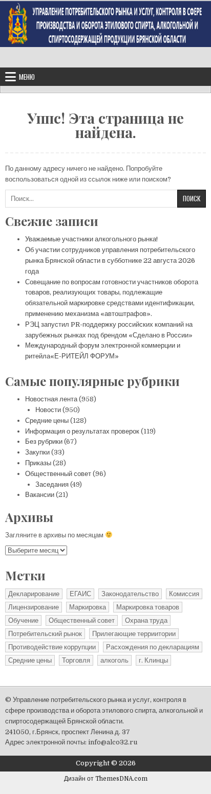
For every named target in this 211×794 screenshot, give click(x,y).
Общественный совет (58, 474)
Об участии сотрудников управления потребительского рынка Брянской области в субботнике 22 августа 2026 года (110, 260)
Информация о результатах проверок (82, 431)
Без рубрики (43, 441)
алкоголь (114, 660)
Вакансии (39, 494)
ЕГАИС (80, 594)
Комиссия (184, 594)
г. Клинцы (153, 660)
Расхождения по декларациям (152, 647)
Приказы (38, 463)
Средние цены (47, 420)
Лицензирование (33, 607)
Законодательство (130, 594)
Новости (48, 410)
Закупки (37, 452)
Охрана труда (146, 620)
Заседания (52, 484)
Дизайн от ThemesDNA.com (105, 778)
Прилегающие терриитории (134, 634)
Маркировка (87, 607)
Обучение (23, 620)
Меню (27, 77)
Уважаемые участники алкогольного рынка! (91, 239)
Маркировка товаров (147, 607)
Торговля (76, 660)
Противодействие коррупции (52, 647)
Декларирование (33, 594)
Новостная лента (51, 399)
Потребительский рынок (45, 634)
